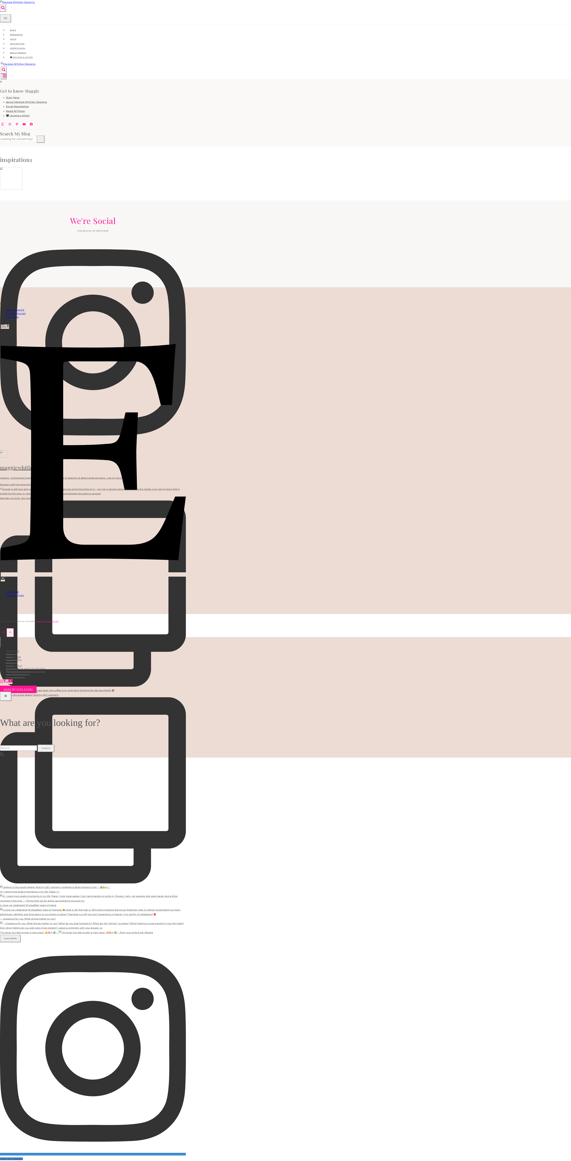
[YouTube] (3, 579)
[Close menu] (0, 642)
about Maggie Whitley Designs (26, 102)
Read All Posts (15, 111)
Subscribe (12, 591)
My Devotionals (16, 313)
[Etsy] (93, 574)
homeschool (14, 660)
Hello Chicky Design (47, 621)
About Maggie (15, 310)
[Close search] (5, 696)
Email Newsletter (17, 106)
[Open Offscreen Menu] (5, 18)
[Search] (40, 139)
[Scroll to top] (3, 632)
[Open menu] (4, 76)
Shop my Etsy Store (18, 689)
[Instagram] (2, 327)
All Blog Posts (15, 595)
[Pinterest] (5, 327)
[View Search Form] (3, 8)
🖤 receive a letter (21, 57)
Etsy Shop (12, 317)
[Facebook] (8, 327)
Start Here (12, 97)
